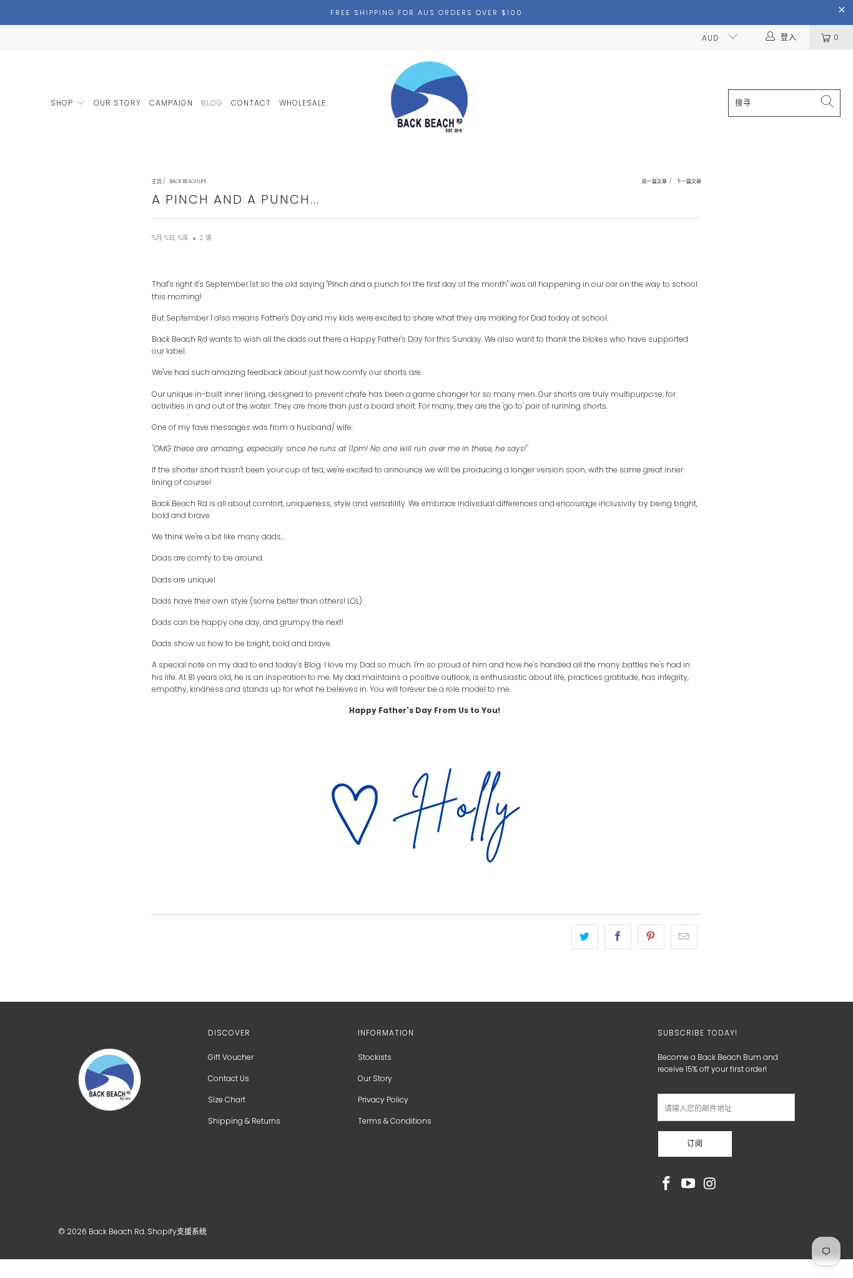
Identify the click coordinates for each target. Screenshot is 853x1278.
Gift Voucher (231, 1057)
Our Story (375, 1078)
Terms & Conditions (394, 1121)
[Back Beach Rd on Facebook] (667, 1184)
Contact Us (228, 1078)
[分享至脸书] (617, 936)
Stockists (375, 1057)
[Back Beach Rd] (430, 103)
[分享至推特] (584, 936)
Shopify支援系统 (177, 1231)
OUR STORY (117, 102)
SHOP (63, 102)
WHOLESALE (302, 102)
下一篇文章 (688, 181)
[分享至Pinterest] (651, 936)
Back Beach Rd (116, 1231)
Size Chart (226, 1099)
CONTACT (251, 102)
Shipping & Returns (244, 1121)
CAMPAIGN (171, 102)
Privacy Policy (383, 1099)
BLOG (212, 102)
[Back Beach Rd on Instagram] (710, 1184)
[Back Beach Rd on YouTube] (688, 1184)
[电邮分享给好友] (684, 936)
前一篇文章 (654, 181)
